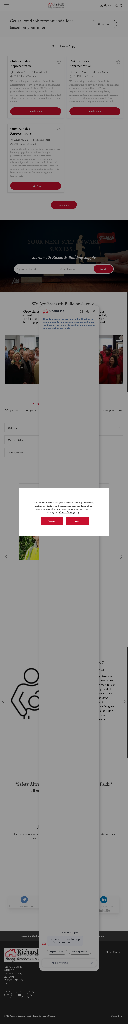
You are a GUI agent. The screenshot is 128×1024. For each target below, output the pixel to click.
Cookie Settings (67, 512)
